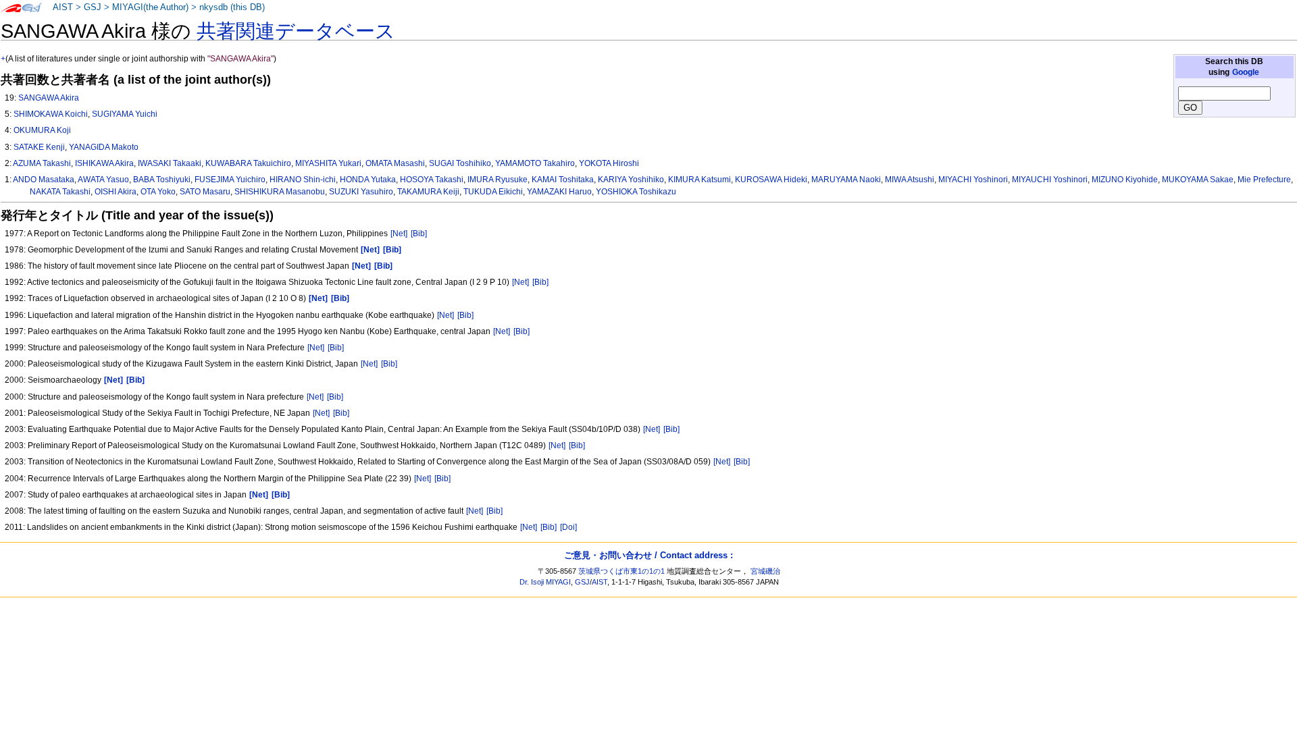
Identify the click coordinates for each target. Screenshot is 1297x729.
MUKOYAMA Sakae (1198, 179)
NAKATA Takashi (60, 191)
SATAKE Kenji (39, 147)
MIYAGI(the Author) (150, 7)
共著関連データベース (296, 31)
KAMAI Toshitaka (563, 179)
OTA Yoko (158, 191)
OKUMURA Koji (42, 130)
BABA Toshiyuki (161, 179)
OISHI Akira (115, 191)
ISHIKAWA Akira (104, 163)
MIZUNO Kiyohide (1125, 179)
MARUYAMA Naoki (846, 179)
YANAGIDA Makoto (103, 147)
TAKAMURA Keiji (428, 191)
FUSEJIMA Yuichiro (230, 179)
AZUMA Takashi (42, 163)
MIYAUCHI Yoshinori (1050, 179)
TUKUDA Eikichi (493, 191)
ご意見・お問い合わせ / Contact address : (648, 555)
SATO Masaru (205, 191)
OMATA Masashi (395, 163)
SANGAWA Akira (48, 98)
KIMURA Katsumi (699, 179)
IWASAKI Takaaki (169, 163)
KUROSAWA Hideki (771, 179)
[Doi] (568, 527)
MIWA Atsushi (909, 179)
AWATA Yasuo (103, 179)
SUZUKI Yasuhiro (361, 191)
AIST (63, 7)
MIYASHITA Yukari (328, 163)
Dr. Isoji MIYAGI (545, 582)
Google (1245, 72)
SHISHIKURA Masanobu (279, 191)
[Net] (398, 233)
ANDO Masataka (43, 179)
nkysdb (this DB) (232, 7)
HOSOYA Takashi (431, 179)
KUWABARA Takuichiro (248, 163)
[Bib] (419, 233)
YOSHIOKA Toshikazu (636, 191)
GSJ (92, 7)
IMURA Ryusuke (497, 179)
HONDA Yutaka (368, 179)
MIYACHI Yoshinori (973, 179)
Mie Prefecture (1264, 179)
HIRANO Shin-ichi (303, 179)
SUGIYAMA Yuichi (124, 114)
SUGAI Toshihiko (460, 163)
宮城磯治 (765, 571)
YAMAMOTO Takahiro (535, 163)
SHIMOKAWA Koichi (51, 114)
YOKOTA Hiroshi (609, 163)
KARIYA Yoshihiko (631, 179)
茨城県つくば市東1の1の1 (621, 571)
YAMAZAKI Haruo (559, 191)
